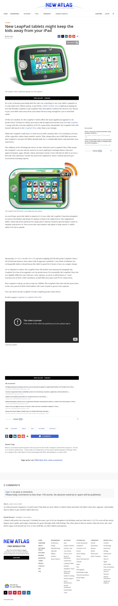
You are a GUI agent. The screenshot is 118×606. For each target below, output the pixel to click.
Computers (79, 545)
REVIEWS (41, 555)
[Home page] (59, 5)
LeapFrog (52, 428)
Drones (78, 551)
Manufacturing (55, 548)
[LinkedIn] (66, 36)
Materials (54, 551)
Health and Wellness (107, 582)
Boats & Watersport (67, 557)
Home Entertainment (82, 559)
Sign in (9, 491)
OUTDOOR (27, 14)
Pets (77, 567)
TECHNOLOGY (80, 540)
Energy (53, 545)
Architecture (54, 543)
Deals (78, 580)
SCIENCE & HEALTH (62, 14)
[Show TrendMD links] (77, 419)
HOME (6, 14)
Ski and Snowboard (67, 586)
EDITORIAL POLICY (41, 549)
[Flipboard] (73, 36)
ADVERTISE (41, 558)
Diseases (106, 574)
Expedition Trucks (69, 569)
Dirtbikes (66, 566)
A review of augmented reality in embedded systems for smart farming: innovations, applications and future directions (36, 392)
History (78, 556)
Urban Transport (96, 556)
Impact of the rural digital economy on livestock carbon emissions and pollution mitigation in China (31, 406)
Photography (80, 569)
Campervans (67, 561)
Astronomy (107, 548)
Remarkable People (82, 572)
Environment (107, 553)
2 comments (46, 436)
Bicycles (93, 548)
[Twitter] (62, 36)
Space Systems (55, 559)
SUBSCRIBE (98, 14)
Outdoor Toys (68, 548)
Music (78, 564)
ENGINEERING (14, 14)
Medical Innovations (107, 577)
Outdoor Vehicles (69, 545)
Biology (106, 551)
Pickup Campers (68, 578)
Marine (93, 551)
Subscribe (16, 558)
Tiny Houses (67, 551)
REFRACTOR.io (108, 540)
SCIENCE (106, 543)
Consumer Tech (81, 548)
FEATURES (41, 553)
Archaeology (107, 545)
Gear (65, 543)
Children (7, 22)
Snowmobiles (68, 590)
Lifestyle (78, 561)
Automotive (94, 545)
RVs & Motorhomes (68, 582)
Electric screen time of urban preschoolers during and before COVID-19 (98, 132)
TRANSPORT (47, 14)
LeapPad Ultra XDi (34, 297)
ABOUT (40, 545)
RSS (39, 569)
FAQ (39, 571)
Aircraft (93, 543)
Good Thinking (80, 553)
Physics (106, 556)
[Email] (77, 36)
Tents (65, 592)
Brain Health (107, 564)
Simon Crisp (10, 444)
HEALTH (106, 559)
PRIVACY (41, 563)
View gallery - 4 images (42, 98)
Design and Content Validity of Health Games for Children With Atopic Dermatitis (26, 411)
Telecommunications (82, 575)
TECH (36, 14)
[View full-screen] (77, 43)
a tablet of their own (50, 106)
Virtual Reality (80, 578)
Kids (32, 428)
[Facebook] (59, 36)
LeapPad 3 (22, 297)
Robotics (53, 556)
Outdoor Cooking (69, 576)
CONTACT (41, 566)
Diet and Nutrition (109, 567)
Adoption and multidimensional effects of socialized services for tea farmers (25, 396)
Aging (105, 561)
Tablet (24, 428)
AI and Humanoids (81, 543)
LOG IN (107, 14)
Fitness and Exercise (107, 570)
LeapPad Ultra (30, 128)
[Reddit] (70, 36)
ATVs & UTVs (68, 553)
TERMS (40, 561)
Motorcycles (94, 553)
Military (53, 553)
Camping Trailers (69, 563)
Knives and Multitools (67, 572)
